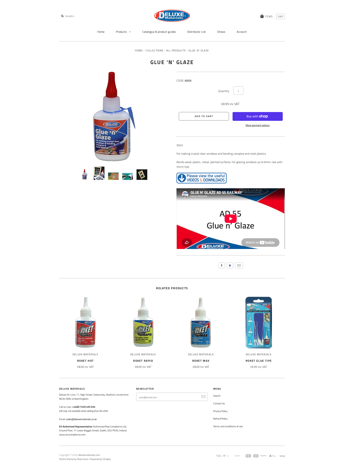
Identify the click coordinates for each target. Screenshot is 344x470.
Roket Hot (85, 360)
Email (239, 265)
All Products (176, 50)
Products (121, 32)
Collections (154, 50)
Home (100, 32)
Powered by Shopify (100, 459)
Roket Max (201, 360)
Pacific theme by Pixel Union (74, 459)
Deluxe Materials (85, 354)
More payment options (258, 125)
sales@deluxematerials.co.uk (81, 419)
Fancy (230, 265)
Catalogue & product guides (159, 32)
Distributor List (196, 32)
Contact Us (219, 403)
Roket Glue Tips (259, 360)
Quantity (223, 91)
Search (217, 396)
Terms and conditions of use (228, 426)
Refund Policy (220, 418)
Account (242, 32)
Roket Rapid (143, 360)
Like (221, 265)
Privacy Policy (220, 411)
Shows (221, 32)
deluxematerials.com (89, 455)
